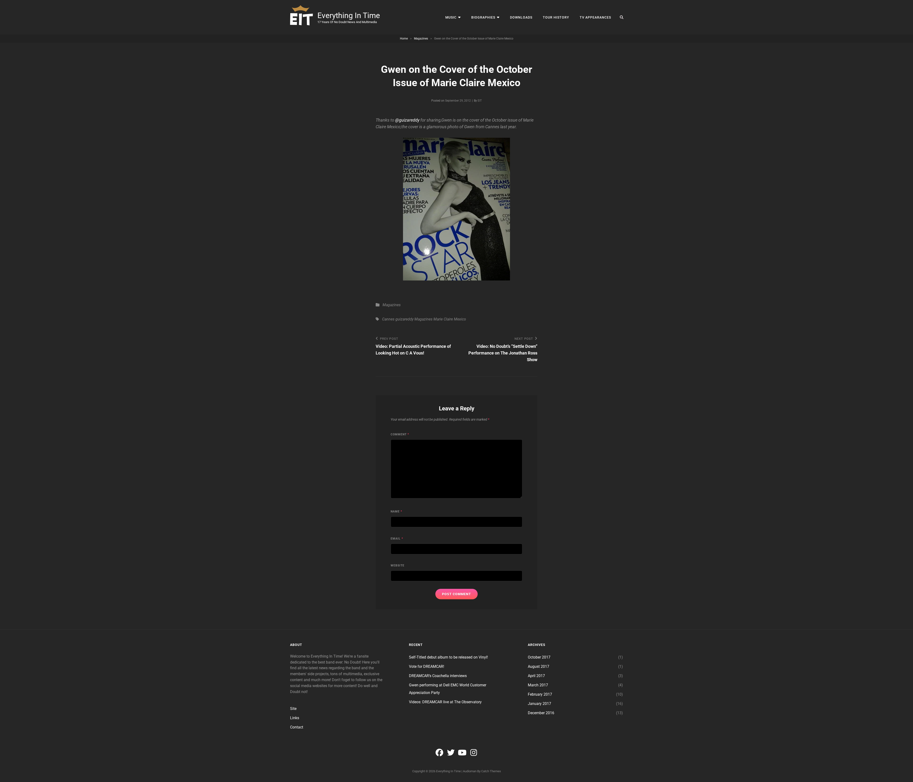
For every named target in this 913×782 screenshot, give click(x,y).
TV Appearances (595, 17)
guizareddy (404, 319)
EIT (480, 100)
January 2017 (539, 703)
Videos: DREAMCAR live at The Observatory (445, 702)
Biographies (483, 17)
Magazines (421, 38)
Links (294, 718)
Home (404, 38)
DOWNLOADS (521, 17)
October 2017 (539, 657)
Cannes (388, 319)
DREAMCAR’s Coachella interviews (438, 676)
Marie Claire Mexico (449, 319)
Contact (296, 727)
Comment (400, 434)
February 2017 (540, 694)
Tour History (556, 17)
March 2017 (538, 685)
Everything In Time (348, 15)
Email (397, 538)
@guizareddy (407, 120)
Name (396, 511)
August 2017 (538, 666)
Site (293, 708)
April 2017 (536, 676)
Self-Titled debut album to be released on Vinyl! (448, 657)
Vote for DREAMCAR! (426, 666)
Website (397, 565)
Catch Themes (491, 771)
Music (450, 17)
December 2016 (541, 713)
